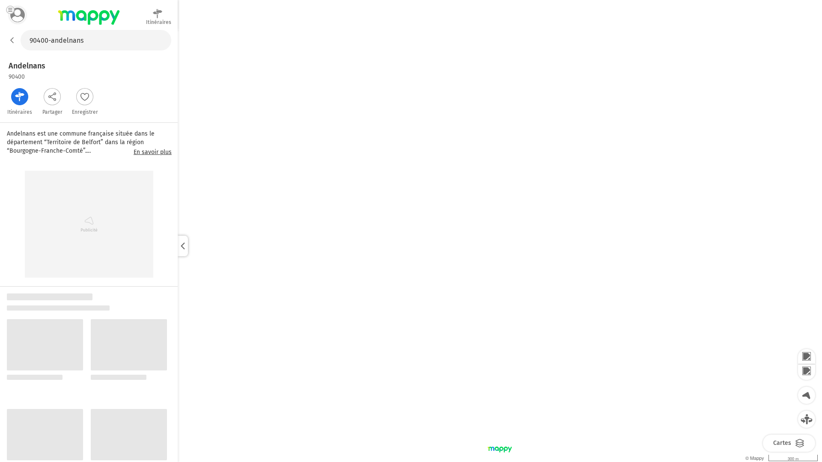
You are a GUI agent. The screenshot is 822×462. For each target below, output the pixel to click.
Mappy (88, 25)
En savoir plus (153, 152)
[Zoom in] (806, 356)
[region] (500, 246)
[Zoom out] (806, 372)
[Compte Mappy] (18, 15)
